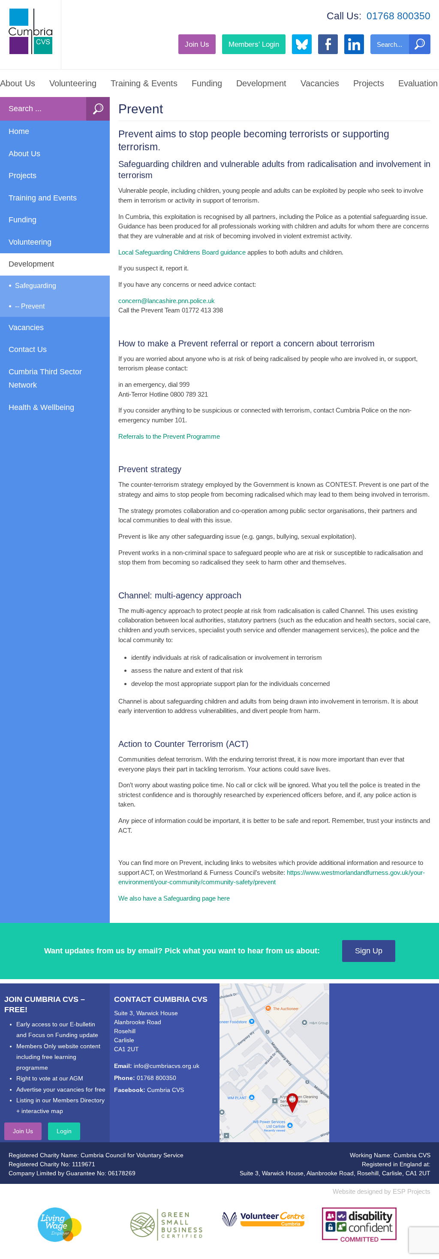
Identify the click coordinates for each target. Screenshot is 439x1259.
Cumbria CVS (165, 1089)
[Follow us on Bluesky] (302, 44)
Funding (207, 83)
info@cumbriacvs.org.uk (166, 1065)
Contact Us (28, 349)
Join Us (197, 44)
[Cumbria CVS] (30, 31)
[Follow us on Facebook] (328, 44)
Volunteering (72, 83)
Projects (368, 83)
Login (64, 1131)
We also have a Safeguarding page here (174, 898)
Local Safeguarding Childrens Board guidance (182, 252)
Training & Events (144, 83)
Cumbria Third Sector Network (45, 378)
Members (254, 44)
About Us (17, 83)
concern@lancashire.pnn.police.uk (166, 300)
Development (261, 83)
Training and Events (43, 198)
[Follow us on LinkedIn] (354, 44)
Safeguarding (35, 285)
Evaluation (418, 83)
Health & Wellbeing (41, 407)
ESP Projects (411, 1191)
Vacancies (320, 83)
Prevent (33, 306)
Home (19, 131)
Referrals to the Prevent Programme (169, 436)
